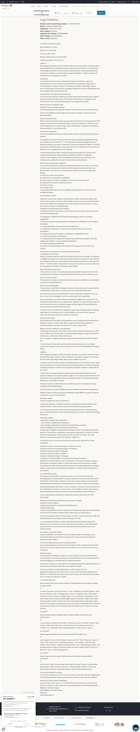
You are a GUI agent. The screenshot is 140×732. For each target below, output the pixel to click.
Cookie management (76, 718)
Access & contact (83, 710)
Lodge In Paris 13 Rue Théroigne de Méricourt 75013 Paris (58, 709)
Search (101, 13)
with (91, 718)
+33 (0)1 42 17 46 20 (84, 707)
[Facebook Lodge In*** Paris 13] (128, 1)
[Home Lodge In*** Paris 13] (6, 6)
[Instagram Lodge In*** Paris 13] (131, 1)
